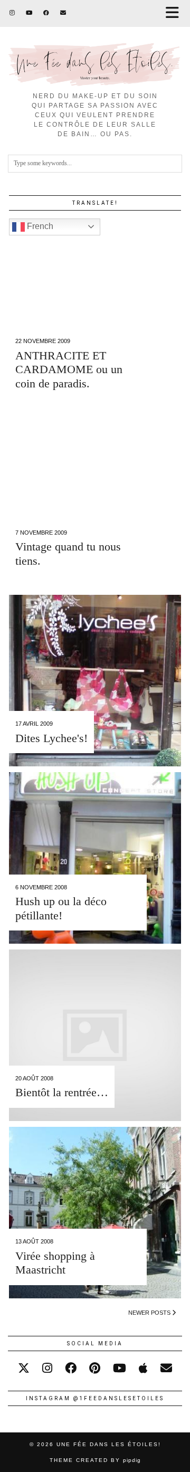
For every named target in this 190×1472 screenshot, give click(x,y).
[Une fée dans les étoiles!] (95, 43)
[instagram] (47, 1368)
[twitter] (24, 1368)
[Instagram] (12, 13)
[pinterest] (94, 1368)
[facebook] (71, 1368)
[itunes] (143, 1368)
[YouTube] (29, 13)
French (39, 226)
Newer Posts (150, 1312)
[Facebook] (46, 13)
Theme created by (95, 1460)
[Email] (63, 13)
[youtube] (119, 1368)
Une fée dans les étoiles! (108, 1444)
